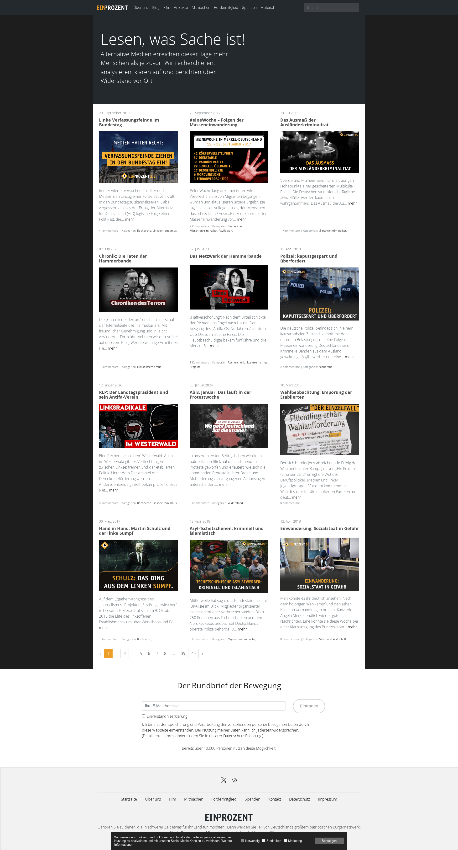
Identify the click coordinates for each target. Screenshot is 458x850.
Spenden (249, 7)
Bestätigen (329, 841)
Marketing (295, 841)
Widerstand (235, 503)
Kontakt (274, 799)
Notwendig (252, 841)
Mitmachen (201, 7)
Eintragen (309, 706)
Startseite (129, 799)
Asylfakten (225, 231)
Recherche (144, 231)
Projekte (181, 7)
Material (267, 7)
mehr (129, 219)
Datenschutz (299, 799)
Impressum (327, 799)
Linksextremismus (165, 231)
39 (183, 653)
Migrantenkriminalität (203, 231)
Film (166, 7)
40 (193, 653)
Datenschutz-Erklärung (242, 735)
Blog (156, 7)
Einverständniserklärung (167, 716)
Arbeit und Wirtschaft (332, 639)
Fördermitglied (226, 7)
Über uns (141, 7)
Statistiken (273, 841)
